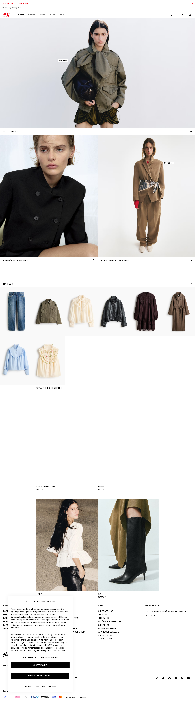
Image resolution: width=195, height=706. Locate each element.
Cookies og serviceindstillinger (40, 686)
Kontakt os (104, 625)
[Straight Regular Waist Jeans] (16, 311)
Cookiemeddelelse (108, 632)
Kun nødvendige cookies (40, 676)
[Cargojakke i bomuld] (48, 311)
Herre (31, 14)
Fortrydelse (105, 635)
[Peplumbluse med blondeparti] (81, 360)
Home (52, 14)
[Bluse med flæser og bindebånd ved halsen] (81, 311)
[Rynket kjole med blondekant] (146, 360)
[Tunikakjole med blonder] (146, 311)
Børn (42, 14)
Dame (21, 14)
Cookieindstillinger (109, 639)
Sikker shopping (107, 628)
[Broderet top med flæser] (48, 360)
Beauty (64, 14)
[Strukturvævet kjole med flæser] (114, 360)
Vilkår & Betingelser (109, 621)
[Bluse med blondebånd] (178, 360)
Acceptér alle (40, 665)
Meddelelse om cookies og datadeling (40, 657)
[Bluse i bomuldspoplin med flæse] (16, 360)
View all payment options (76, 697)
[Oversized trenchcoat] (178, 311)
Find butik (103, 618)
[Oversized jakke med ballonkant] (114, 311)
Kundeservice (105, 611)
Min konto (103, 614)
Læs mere (150, 616)
